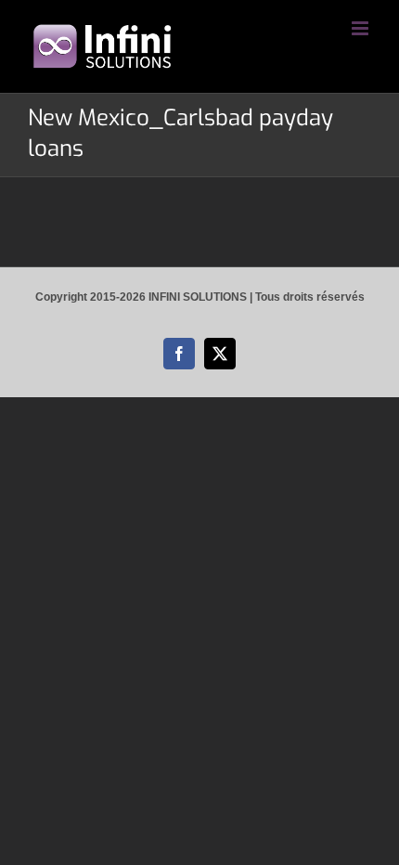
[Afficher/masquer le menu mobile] (361, 28)
